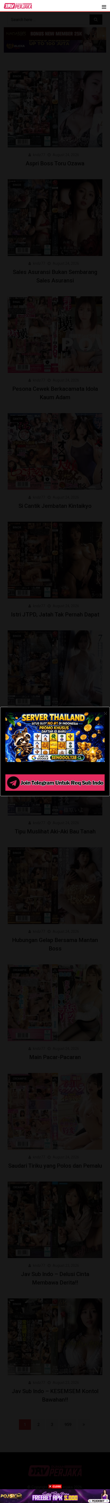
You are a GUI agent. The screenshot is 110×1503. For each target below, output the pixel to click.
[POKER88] (55, 1496)
